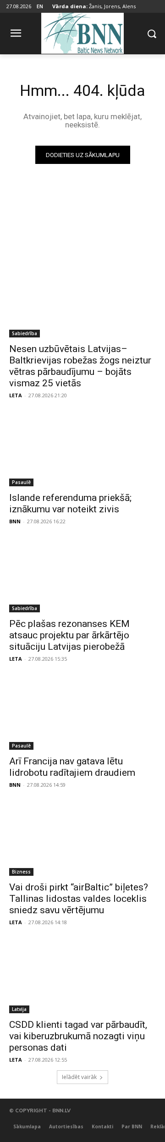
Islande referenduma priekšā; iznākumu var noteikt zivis (70, 503)
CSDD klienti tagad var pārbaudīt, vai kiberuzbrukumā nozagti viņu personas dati (78, 1036)
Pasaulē (21, 482)
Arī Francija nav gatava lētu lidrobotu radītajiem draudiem (72, 767)
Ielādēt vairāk (79, 1077)
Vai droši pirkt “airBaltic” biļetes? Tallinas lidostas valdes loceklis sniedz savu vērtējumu (78, 899)
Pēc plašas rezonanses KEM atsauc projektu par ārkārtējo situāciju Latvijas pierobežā (69, 635)
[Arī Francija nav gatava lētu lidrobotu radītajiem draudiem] (82, 713)
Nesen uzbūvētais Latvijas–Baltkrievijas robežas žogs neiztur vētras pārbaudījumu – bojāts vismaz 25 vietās (80, 366)
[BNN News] (82, 31)
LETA (15, 395)
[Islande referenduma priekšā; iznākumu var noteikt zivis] (82, 449)
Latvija (19, 1009)
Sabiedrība (24, 333)
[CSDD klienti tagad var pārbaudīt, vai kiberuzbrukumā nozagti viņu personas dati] (82, 976)
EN (40, 6)
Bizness (21, 871)
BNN (15, 521)
